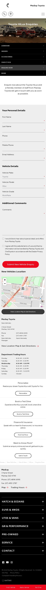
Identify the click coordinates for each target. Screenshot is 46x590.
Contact (8, 550)
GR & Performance (15, 526)
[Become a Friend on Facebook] (3, 562)
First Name (6, 117)
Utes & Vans (23, 462)
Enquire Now (7, 68)
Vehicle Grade (8, 191)
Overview (5, 46)
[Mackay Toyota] (5, 5)
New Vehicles (11, 462)
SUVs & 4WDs (11, 509)
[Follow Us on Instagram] (11, 562)
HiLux (31, 462)
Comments (7, 209)
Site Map (5, 573)
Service (7, 542)
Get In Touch (23, 455)
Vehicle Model (8, 182)
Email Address (8, 154)
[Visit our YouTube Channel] (7, 562)
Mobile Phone (7, 145)
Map (3, 487)
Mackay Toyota (37, 5)
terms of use (28, 246)
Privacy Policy (14, 573)
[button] (23, 289)
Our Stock (6, 62)
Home (2, 462)
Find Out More (23, 435)
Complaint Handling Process (12, 575)
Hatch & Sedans (13, 501)
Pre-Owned (10, 534)
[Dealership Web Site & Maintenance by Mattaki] (6, 580)
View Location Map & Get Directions (23, 311)
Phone (4, 135)
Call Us (4, 13)
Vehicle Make (7, 172)
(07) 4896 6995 (21, 333)
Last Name (6, 126)
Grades (4, 51)
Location (10, 13)
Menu (42, 13)
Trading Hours (17, 487)
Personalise (23, 393)
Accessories (6, 57)
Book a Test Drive (23, 414)
